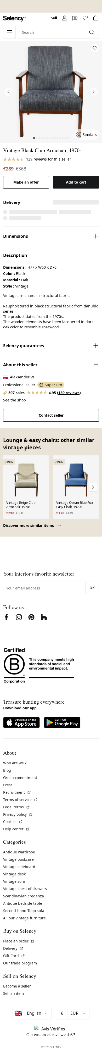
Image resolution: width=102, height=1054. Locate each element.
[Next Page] (93, 92)
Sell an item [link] (13, 993)
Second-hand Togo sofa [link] (23, 910)
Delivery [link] (13, 948)
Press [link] (8, 784)
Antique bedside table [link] (22, 903)
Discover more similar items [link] (29, 525)
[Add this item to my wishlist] (94, 48)
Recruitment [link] (17, 792)
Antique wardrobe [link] (19, 851)
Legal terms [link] (16, 806)
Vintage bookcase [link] (18, 859)
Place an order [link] (19, 941)
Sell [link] (54, 17)
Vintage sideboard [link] (19, 866)
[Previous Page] (8, 92)
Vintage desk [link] (14, 873)
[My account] (64, 18)
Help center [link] (16, 828)
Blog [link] (7, 770)
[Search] (92, 32)
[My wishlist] (85, 18)
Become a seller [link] (17, 986)
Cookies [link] (13, 821)
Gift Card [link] (14, 955)
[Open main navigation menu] (9, 32)
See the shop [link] (14, 400)
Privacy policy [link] (18, 814)
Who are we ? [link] (14, 762)
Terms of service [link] (20, 799)
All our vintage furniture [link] (24, 917)
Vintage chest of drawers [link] (25, 888)
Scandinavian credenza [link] (23, 895)
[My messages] (75, 18)
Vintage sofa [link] (14, 881)
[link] (14, 19)
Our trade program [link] (20, 963)
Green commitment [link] (20, 777)
